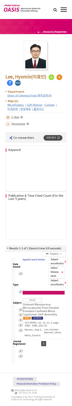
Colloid (49, 105)
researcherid (59, 77)
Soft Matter (34, 105)
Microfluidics (15, 105)
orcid (51, 77)
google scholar (10, 83)
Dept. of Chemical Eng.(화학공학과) (29, 95)
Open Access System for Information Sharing (22, 9)
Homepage (18, 124)
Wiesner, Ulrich (52, 332)
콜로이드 (39, 109)
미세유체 (12, 109)
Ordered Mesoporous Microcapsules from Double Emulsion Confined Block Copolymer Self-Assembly (41, 311)
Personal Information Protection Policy (36, 384)
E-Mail (15, 117)
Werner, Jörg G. (33, 329)
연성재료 (25, 109)
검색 (55, 10)
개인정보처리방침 (25, 379)
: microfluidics (57, 261)
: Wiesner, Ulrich (55, 272)
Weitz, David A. (33, 335)
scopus (18, 83)
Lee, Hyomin (51, 329)
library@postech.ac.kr (26, 390)
